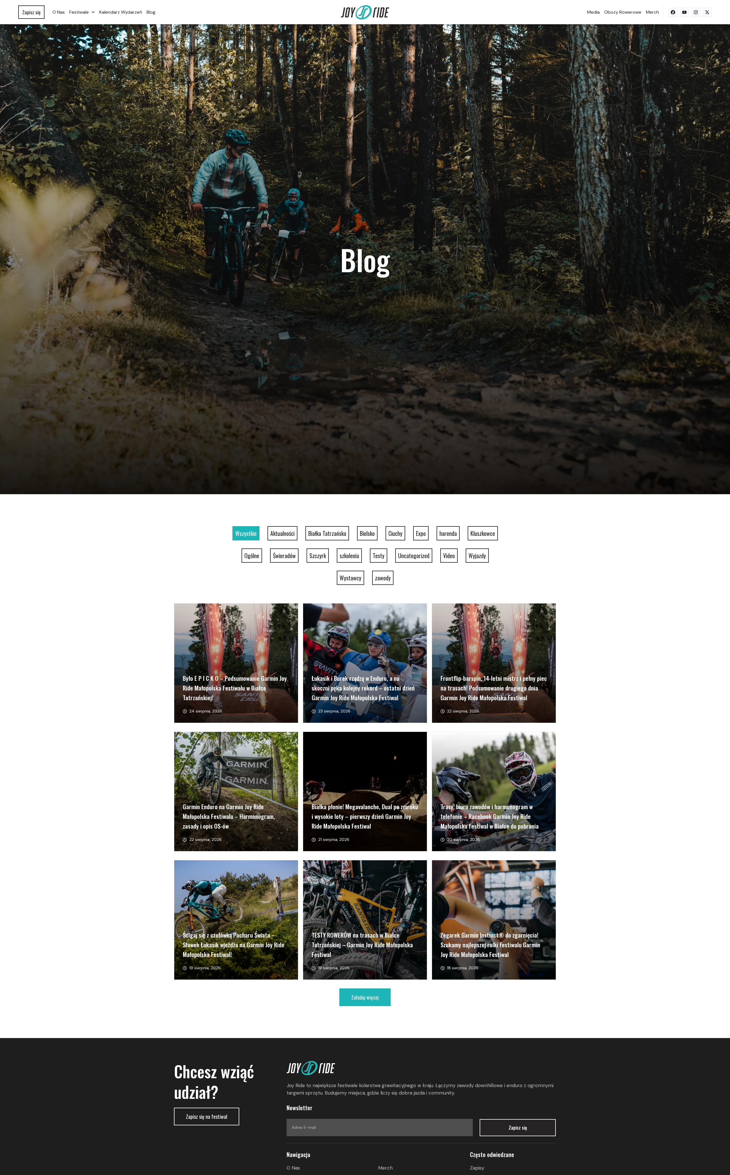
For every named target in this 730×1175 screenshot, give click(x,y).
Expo (421, 533)
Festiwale (79, 12)
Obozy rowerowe (622, 12)
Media (593, 12)
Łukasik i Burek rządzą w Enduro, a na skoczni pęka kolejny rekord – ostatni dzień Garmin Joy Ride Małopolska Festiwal (363, 688)
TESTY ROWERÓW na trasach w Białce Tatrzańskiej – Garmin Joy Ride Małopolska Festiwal (362, 944)
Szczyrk (317, 555)
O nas (58, 12)
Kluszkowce (483, 533)
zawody (383, 578)
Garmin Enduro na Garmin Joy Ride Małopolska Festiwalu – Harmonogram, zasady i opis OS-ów (229, 816)
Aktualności (282, 533)
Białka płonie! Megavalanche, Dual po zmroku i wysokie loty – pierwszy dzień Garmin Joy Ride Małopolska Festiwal (365, 816)
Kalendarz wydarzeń (120, 12)
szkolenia (349, 555)
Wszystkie (246, 533)
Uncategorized (413, 555)
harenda (448, 533)
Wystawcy (350, 578)
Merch (652, 12)
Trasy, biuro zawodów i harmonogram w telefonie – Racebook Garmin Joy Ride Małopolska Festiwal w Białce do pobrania (490, 816)
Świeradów (284, 555)
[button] (365, 997)
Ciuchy (395, 533)
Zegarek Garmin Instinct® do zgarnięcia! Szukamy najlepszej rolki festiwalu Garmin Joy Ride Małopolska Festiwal (490, 944)
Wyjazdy (477, 555)
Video (449, 555)
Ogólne (251, 555)
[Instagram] (695, 12)
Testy (378, 555)
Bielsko (367, 533)
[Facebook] (673, 12)
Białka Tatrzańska (327, 533)
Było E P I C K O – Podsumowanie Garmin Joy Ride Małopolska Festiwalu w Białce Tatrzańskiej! (235, 688)
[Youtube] (684, 12)
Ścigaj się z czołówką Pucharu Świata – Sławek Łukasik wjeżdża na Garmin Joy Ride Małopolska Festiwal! (233, 944)
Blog (151, 12)
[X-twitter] (707, 12)
